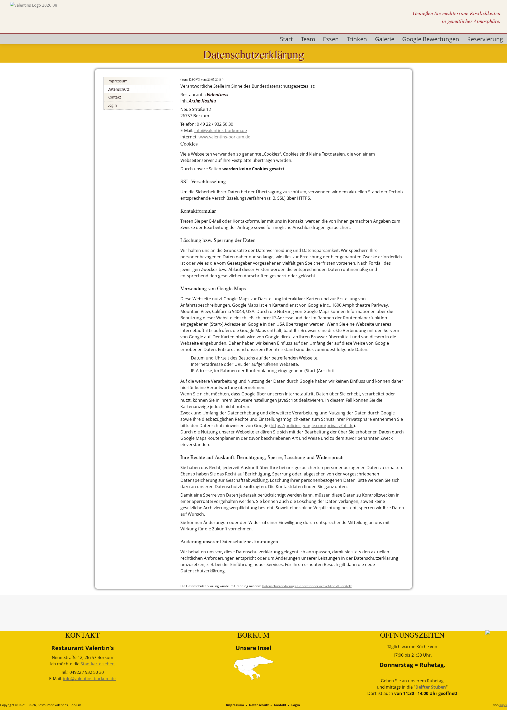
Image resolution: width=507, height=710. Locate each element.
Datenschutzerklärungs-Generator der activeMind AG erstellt (307, 586)
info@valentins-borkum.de (220, 130)
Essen (331, 39)
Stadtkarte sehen (98, 664)
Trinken (357, 39)
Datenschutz (259, 705)
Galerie (384, 39)
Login (295, 705)
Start (286, 39)
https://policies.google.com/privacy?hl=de (312, 425)
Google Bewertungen (430, 39)
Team (308, 39)
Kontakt (280, 705)
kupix (503, 705)
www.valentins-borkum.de (224, 137)
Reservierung (485, 39)
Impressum (235, 705)
